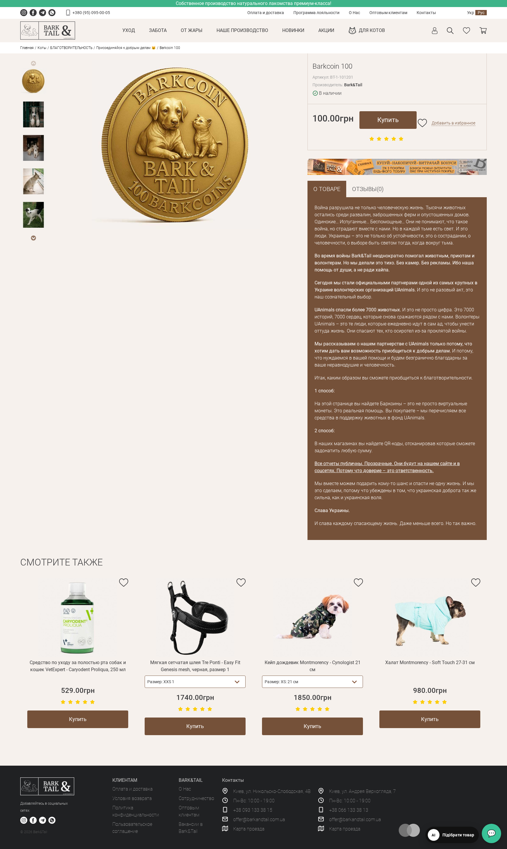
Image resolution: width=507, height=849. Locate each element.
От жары (191, 30)
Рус (481, 12)
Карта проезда (248, 829)
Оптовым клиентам (388, 12)
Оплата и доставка (265, 12)
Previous (33, 63)
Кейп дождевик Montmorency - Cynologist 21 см (313, 666)
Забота (158, 30)
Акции (326, 30)
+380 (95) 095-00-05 (91, 12)
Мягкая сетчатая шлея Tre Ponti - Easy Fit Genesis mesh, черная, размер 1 (195, 666)
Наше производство (242, 30)
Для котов (372, 30)
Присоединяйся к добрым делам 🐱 (126, 48)
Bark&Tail (353, 84)
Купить (388, 120)
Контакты (426, 12)
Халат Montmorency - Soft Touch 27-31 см (430, 662)
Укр (470, 12)
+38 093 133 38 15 (252, 810)
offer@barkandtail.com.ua (259, 819)
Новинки (293, 30)
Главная (27, 48)
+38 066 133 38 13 (348, 810)
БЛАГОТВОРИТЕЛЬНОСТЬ (71, 48)
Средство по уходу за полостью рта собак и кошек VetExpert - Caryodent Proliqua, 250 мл (78, 666)
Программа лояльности (316, 12)
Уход (128, 30)
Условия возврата (132, 798)
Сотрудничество (196, 798)
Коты (42, 48)
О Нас (354, 12)
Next (33, 238)
